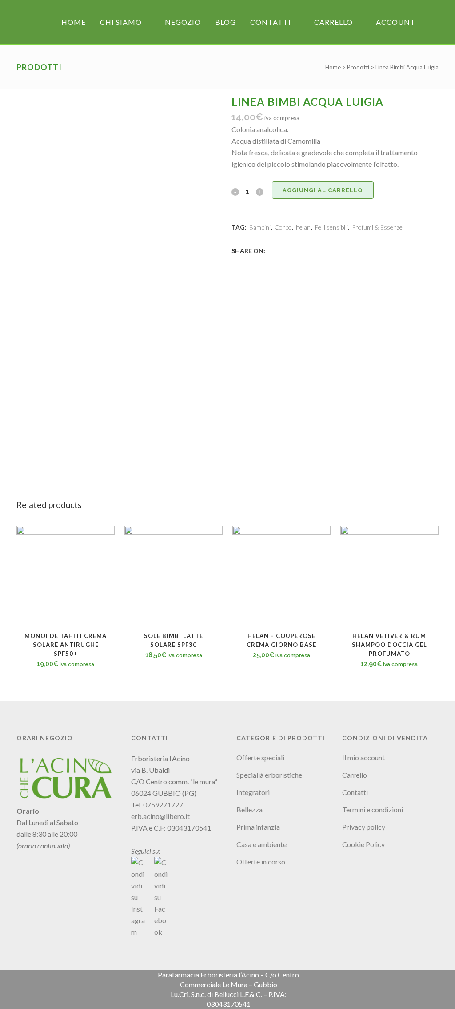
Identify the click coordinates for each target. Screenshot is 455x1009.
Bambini (260, 227)
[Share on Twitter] (281, 250)
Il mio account (363, 757)
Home (333, 67)
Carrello (354, 775)
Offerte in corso (260, 861)
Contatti (355, 792)
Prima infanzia (258, 827)
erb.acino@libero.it (160, 816)
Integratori (253, 792)
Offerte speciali (260, 757)
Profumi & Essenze (377, 227)
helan (303, 227)
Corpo (283, 227)
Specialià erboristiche (269, 775)
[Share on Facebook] (271, 250)
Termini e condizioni (372, 809)
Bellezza (249, 809)
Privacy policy (363, 827)
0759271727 (163, 804)
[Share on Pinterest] (300, 250)
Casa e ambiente (261, 844)
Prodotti (358, 67)
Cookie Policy (363, 844)
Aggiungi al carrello (323, 190)
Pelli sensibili (331, 227)
